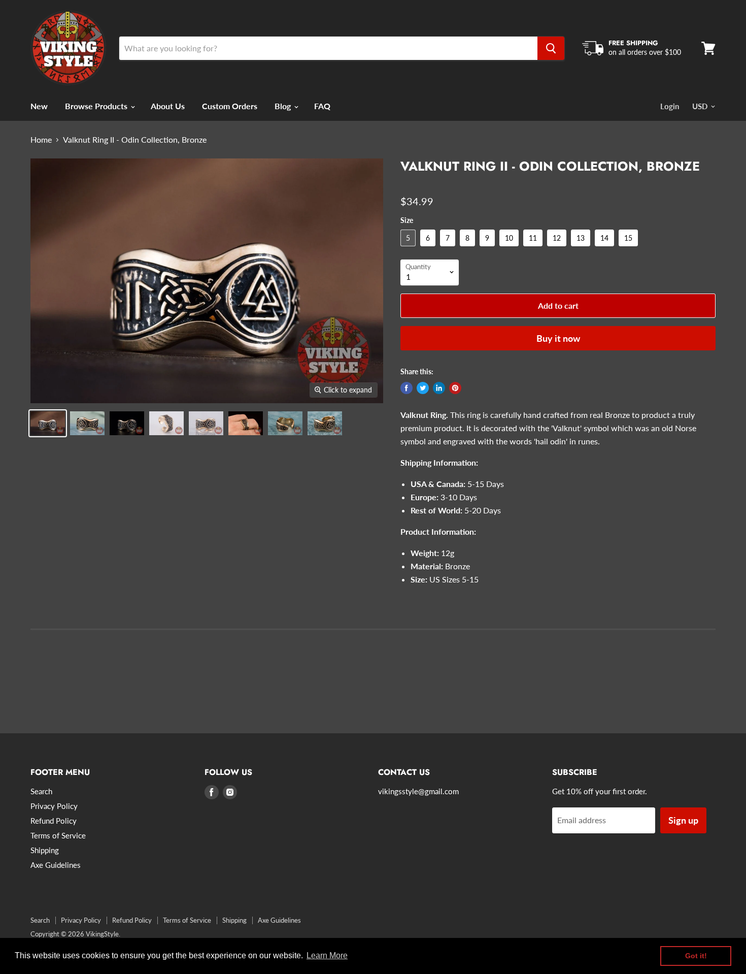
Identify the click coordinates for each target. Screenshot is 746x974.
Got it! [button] (696, 956)
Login (669, 106)
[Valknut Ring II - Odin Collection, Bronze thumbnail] (47, 423)
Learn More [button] (327, 955)
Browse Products (97, 106)
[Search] (550, 48)
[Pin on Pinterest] (455, 388)
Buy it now (558, 338)
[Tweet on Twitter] (423, 388)
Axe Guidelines (55, 864)
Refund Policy (53, 820)
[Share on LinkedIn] (439, 388)
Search (41, 791)
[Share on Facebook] (406, 388)
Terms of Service (58, 835)
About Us (168, 106)
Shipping (44, 850)
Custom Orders (229, 106)
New (39, 106)
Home (41, 139)
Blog (284, 106)
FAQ (322, 106)
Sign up (683, 820)
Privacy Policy (54, 805)
